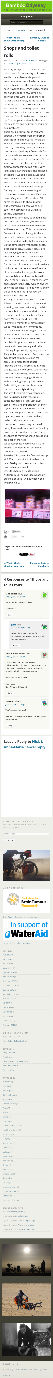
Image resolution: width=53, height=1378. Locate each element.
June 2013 (7, 1007)
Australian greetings (16, 1211)
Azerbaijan (7, 1090)
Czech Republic (9, 1103)
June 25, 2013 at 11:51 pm (16, 704)
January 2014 (8, 976)
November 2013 (9, 985)
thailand (6, 1178)
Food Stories (8, 1057)
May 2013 (7, 1012)
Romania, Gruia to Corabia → (39, 39)
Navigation (27, 16)
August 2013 (8, 998)
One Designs (37, 1369)
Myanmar (7, 1156)
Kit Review (7, 1147)
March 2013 (7, 1020)
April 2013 (7, 1016)
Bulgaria (6, 1099)
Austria (6, 1086)
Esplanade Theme (21, 1369)
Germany (7, 1121)
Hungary (6, 1138)
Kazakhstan (8, 1143)
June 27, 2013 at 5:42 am (15, 597)
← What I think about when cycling (14, 39)
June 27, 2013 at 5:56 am (21, 628)
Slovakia (6, 1169)
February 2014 (9, 972)
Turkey (6, 1182)
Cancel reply (35, 747)
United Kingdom (9, 1191)
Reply (10, 615)
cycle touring (13, 63)
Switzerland (8, 1174)
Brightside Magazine (11, 1036)
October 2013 (8, 990)
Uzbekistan (7, 1195)
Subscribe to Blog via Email (19, 821)
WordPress (7, 1375)
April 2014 (7, 963)
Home (18, 30)
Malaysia (6, 1152)
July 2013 (6, 1003)
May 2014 (7, 959)
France (5, 1112)
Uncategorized (9, 1187)
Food (24, 30)
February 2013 (9, 1025)
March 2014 (7, 968)
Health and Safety (10, 1130)
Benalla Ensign (21, 1216)
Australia (6, 1081)
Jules (13, 624)
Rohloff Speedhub (10, 1065)
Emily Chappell (9, 1052)
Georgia (6, 1117)
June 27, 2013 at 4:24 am (15, 657)
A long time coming (26, 1225)
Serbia (5, 1165)
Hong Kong (7, 1134)
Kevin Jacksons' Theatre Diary (15, 1061)
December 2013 (9, 981)
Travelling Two (9, 1070)
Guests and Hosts (10, 1125)
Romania (34, 60)
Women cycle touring (11, 1200)
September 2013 (10, 994)
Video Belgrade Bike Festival (15, 1041)
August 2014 (8, 954)
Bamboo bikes (9, 1095)
